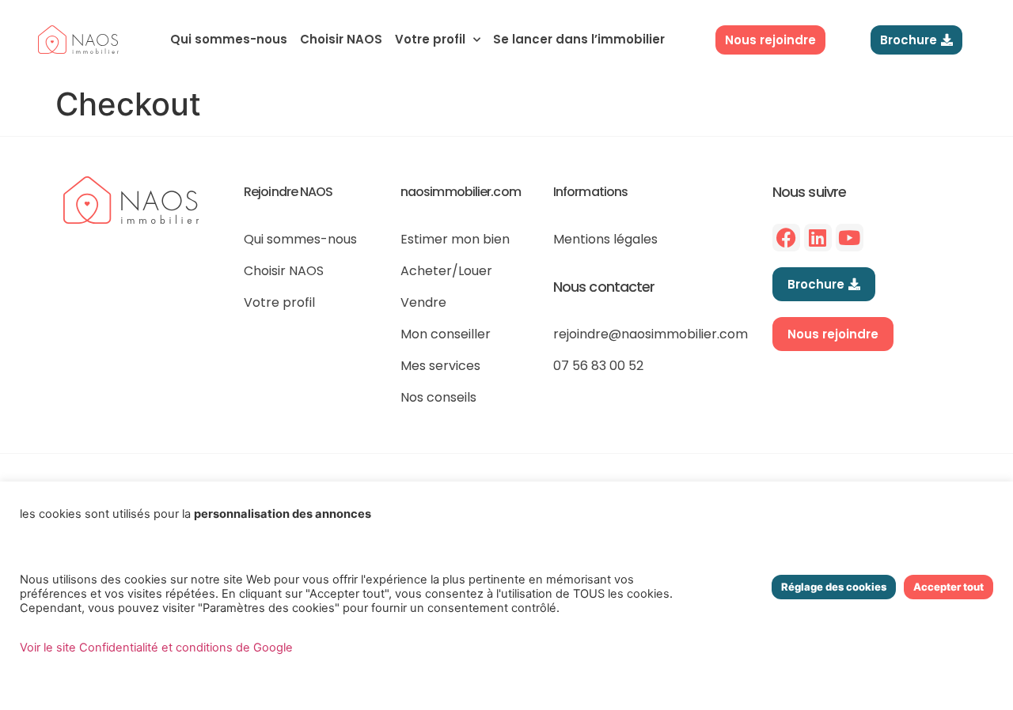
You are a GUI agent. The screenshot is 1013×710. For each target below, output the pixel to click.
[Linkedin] (818, 237)
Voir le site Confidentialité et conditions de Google (156, 647)
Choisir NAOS (341, 39)
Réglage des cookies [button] (833, 586)
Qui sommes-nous (228, 39)
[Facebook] (786, 237)
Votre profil (430, 39)
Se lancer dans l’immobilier (579, 39)
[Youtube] (849, 237)
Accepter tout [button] (948, 586)
